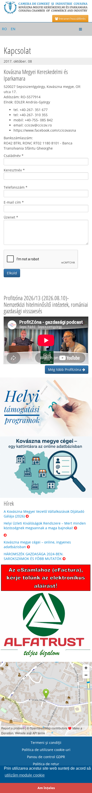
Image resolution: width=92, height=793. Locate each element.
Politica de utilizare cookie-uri (46, 749)
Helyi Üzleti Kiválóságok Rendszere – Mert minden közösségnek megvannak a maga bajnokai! (45, 525)
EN (13, 29)
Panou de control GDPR (46, 756)
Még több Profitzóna (65, 369)
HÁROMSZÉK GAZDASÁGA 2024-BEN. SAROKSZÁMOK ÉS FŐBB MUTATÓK (34, 556)
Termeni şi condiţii (46, 742)
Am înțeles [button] (46, 788)
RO (4, 29)
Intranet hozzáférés (72, 18)
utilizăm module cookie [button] (25, 775)
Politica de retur (46, 764)
